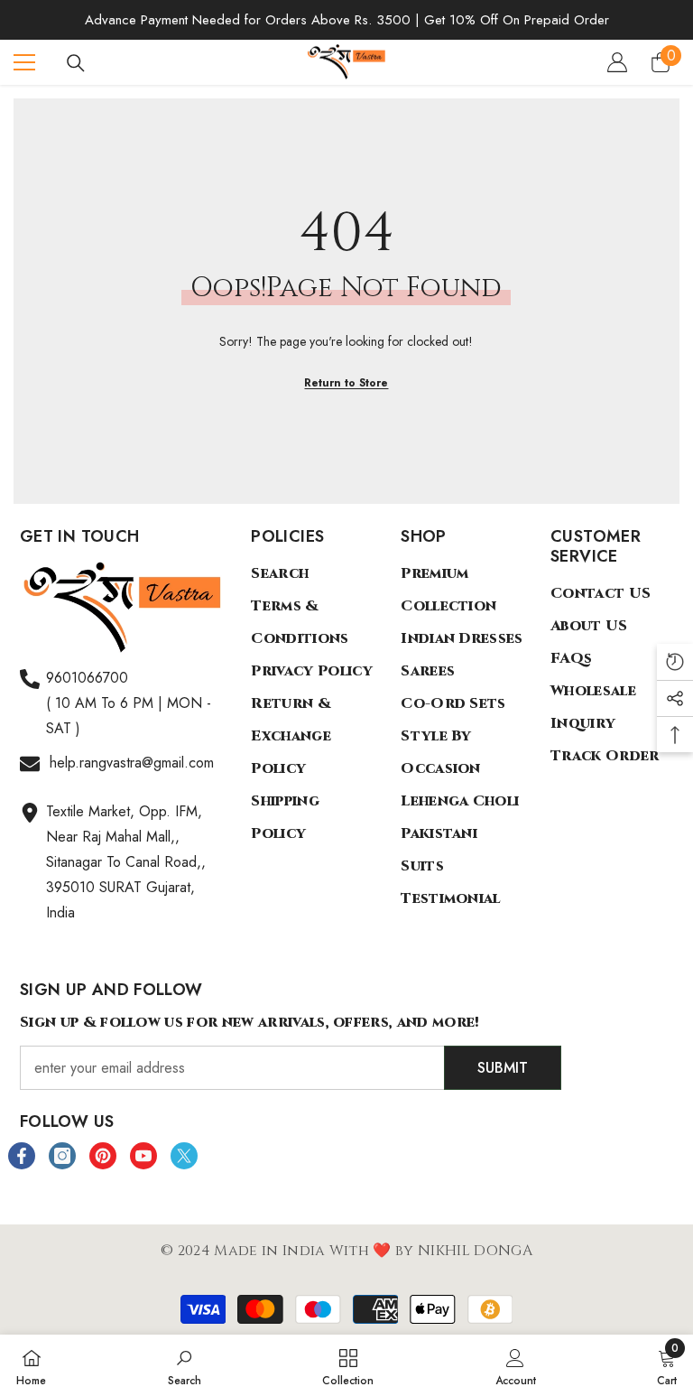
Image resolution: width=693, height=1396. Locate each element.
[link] (184, 1365)
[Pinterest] (102, 1155)
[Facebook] (21, 1155)
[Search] (76, 63)
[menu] (24, 62)
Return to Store (346, 383)
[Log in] (617, 62)
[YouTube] (143, 1155)
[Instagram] (62, 1155)
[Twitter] (184, 1155)
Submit (502, 1067)
